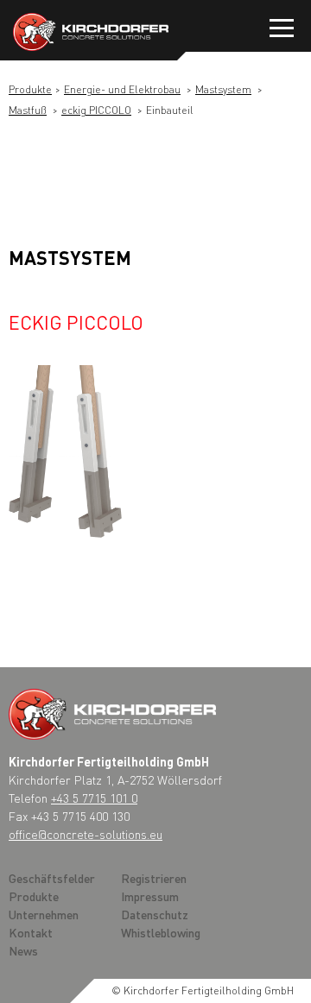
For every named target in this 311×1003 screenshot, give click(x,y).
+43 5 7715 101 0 (94, 797)
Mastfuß (28, 110)
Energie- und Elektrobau (122, 89)
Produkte (30, 89)
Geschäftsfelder (52, 878)
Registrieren (154, 878)
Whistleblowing (160, 932)
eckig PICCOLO (96, 110)
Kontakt (31, 932)
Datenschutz (154, 914)
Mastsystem (223, 89)
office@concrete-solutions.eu (85, 834)
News (23, 950)
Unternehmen (44, 914)
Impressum (150, 896)
